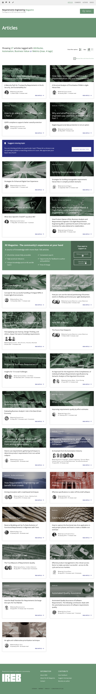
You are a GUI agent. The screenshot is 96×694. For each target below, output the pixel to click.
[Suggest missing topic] (9, 2)
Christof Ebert (67, 571)
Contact (42, 681)
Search (92, 2)
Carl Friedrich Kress (69, 534)
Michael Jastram (20, 607)
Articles (70, 2)
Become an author (64, 681)
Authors (85, 2)
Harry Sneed (67, 611)
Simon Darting (80, 380)
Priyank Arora (19, 417)
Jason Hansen (19, 459)
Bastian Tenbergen (63, 459)
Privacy (47, 688)
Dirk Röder (30, 376)
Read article (38, 95)
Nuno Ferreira (22, 342)
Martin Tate (67, 496)
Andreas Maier (71, 380)
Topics (88, 11)
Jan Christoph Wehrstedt (68, 461)
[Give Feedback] (6, 2)
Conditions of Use (57, 688)
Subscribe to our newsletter (82, 262)
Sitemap (34, 688)
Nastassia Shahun (21, 185)
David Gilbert (23, 376)
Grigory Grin (67, 413)
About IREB (43, 675)
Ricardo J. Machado (31, 342)
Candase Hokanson (31, 567)
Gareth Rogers (68, 186)
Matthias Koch (33, 496)
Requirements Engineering (18, 11)
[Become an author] (13, 2)
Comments (78, 2)
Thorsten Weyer (85, 459)
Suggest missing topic (81, 149)
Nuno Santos (13, 342)
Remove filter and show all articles (85, 58)
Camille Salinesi (20, 221)
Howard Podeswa (68, 230)
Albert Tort (19, 531)
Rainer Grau (19, 299)
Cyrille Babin (19, 91)
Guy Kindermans (20, 126)
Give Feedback (62, 675)
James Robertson (83, 301)
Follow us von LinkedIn (82, 254)
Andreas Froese (56, 461)
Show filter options (73, 49)
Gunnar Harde (67, 91)
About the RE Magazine (47, 678)
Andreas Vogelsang (74, 459)
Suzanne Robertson (72, 301)
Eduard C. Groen (24, 496)
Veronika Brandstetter (82, 461)
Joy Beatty (22, 567)
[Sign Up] (3, 2)
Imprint (41, 688)
